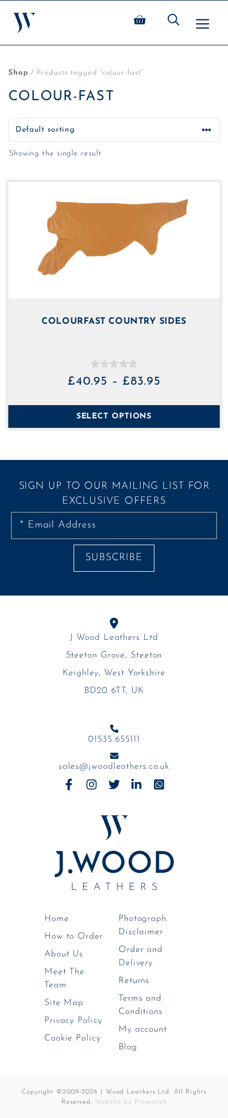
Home (56, 918)
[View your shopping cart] (140, 22)
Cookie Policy (72, 1038)
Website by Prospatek (131, 1102)
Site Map (64, 1002)
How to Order (73, 936)
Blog (127, 1047)
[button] (173, 22)
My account (142, 1029)
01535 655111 (114, 739)
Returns (133, 980)
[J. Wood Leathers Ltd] (24, 22)
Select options (114, 416)
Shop (18, 72)
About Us (63, 954)
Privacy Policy (73, 1020)
